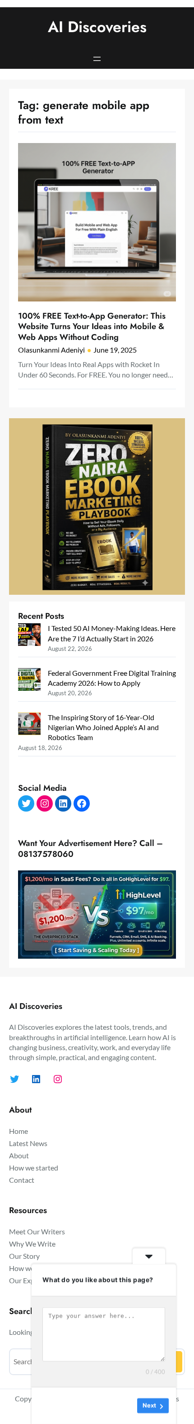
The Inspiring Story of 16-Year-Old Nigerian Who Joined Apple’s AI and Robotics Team (103, 727)
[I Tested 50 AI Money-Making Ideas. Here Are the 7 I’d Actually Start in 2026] (29, 635)
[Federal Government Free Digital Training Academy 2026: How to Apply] (29, 680)
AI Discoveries (97, 27)
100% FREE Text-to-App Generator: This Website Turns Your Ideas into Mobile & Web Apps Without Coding (92, 327)
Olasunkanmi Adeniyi (51, 349)
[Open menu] (97, 58)
